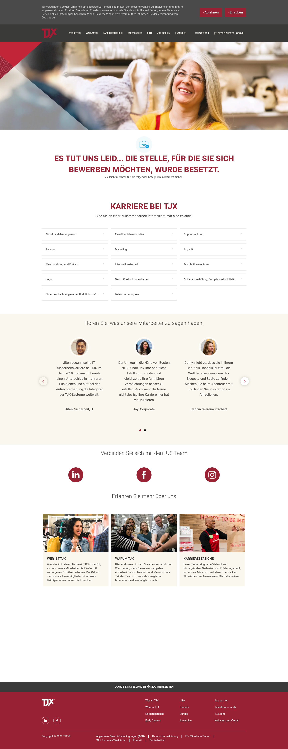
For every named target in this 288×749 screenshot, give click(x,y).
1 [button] (140, 430)
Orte (149, 33)
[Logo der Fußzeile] (49, 703)
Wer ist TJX (75, 33)
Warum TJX (92, 33)
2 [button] (145, 430)
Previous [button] (43, 381)
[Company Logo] (54, 33)
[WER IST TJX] (75, 550)
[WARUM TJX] (144, 550)
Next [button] (244, 381)
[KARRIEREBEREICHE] (212, 550)
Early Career (135, 33)
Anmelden (180, 33)
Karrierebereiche (112, 33)
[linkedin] (45, 720)
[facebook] (57, 720)
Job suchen (163, 33)
